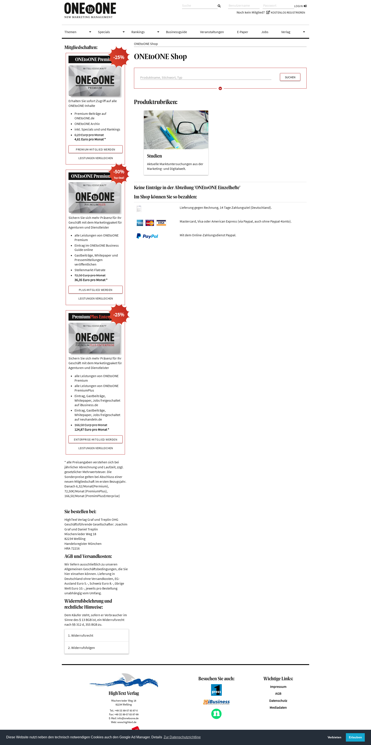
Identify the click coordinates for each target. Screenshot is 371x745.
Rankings (146, 31)
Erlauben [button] (355, 737)
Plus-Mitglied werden (96, 290)
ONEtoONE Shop (146, 43)
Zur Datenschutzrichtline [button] (182, 737)
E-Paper (242, 32)
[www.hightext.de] (123, 686)
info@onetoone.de (127, 718)
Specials (112, 31)
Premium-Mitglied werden (95, 149)
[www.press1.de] (216, 694)
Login (299, 6)
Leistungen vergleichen (95, 158)
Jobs (264, 32)
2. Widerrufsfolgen (81, 647)
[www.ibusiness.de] (216, 703)
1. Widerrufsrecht (80, 635)
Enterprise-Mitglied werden (95, 439)
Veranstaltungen (212, 32)
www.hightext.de (126, 722)
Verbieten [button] (334, 737)
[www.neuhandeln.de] (216, 718)
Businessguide (176, 32)
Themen (78, 31)
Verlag (294, 31)
